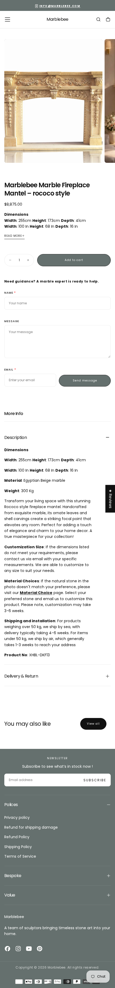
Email (8, 370)
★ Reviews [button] (110, 498)
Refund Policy (16, 837)
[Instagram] (18, 948)
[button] (7, 19)
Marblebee (14, 916)
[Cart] (108, 20)
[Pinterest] (39, 948)
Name (8, 293)
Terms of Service (20, 856)
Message (11, 321)
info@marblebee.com (59, 6)
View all (93, 724)
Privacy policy (17, 817)
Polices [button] (11, 805)
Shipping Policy (18, 846)
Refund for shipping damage (31, 827)
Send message (85, 381)
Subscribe (94, 780)
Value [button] (9, 895)
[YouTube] (29, 948)
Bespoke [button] (12, 876)
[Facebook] (7, 948)
